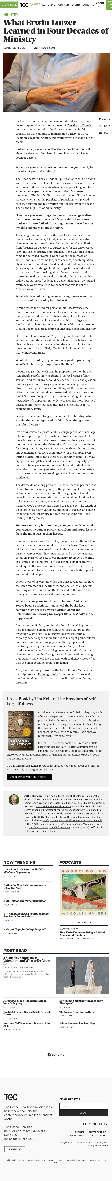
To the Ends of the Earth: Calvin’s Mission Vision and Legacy (70, 824)
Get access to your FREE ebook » (29, 777)
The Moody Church (79, 125)
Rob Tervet (8, 920)
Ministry (10, 14)
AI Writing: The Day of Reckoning (26, 901)
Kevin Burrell (65, 1016)
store (91, 1135)
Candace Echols (11, 933)
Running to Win (48, 674)
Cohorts (88, 4)
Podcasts (63, 4)
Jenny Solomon (27, 968)
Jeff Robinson (44, 47)
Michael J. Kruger (11, 1029)
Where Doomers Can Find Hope (77, 1023)
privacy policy (97, 1132)
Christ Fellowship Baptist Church (53, 806)
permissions (77, 1135)
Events (76, 4)
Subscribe (83, 922)
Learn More (14, 1149)
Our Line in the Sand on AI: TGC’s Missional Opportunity (24, 871)
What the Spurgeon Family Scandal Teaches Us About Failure (26, 915)
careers (80, 1132)
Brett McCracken (11, 876)
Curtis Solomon (10, 968)
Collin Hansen (10, 905)
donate (103, 1135)
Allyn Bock (64, 1007)
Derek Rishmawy (66, 1027)
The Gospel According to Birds (77, 1012)
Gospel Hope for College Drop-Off (25, 929)
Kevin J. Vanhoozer (84, 939)
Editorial (48, 4)
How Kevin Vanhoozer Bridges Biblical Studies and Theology (82, 933)
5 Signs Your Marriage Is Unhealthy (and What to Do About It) (26, 960)
